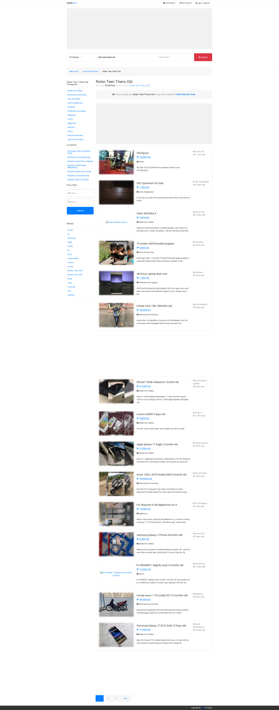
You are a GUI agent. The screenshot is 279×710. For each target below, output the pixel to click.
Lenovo (70, 267)
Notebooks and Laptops (77, 111)
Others (70, 131)
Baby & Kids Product (75, 140)
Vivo (69, 291)
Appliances (72, 123)
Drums (70, 119)
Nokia (70, 279)
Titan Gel (71, 287)
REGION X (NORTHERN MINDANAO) (77, 167)
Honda (70, 246)
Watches (71, 127)
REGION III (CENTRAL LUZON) (79, 172)
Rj (68, 250)
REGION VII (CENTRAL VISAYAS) (80, 161)
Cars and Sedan (74, 99)
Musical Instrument (75, 135)
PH (71, 3)
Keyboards (72, 115)
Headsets (71, 107)
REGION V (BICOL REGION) (78, 180)
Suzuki (70, 230)
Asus (70, 254)
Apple (70, 242)
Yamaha (71, 295)
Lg (68, 234)
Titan (70, 283)
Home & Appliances (75, 103)
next (125, 698)
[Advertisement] (139, 28)
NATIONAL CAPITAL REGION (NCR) (79, 152)
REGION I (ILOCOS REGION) (78, 176)
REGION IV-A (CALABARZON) (79, 157)
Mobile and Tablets (75, 91)
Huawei (70, 262)
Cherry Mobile (73, 258)
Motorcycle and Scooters (77, 95)
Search (204, 57)
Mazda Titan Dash (75, 271)
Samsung (71, 238)
